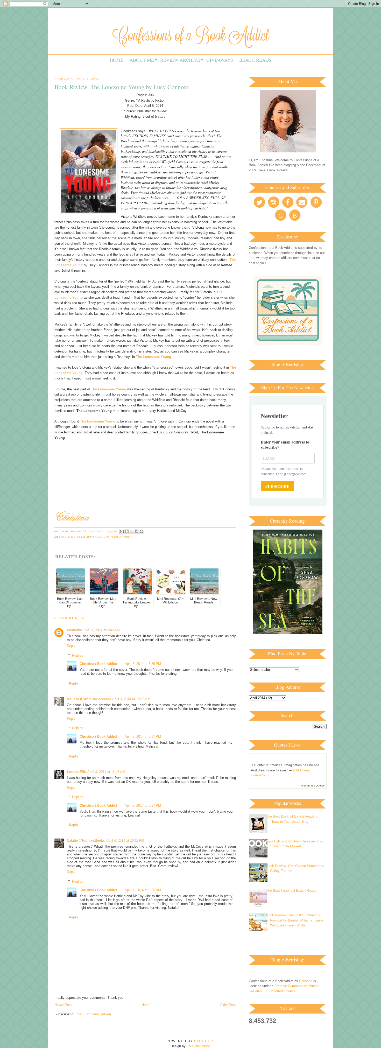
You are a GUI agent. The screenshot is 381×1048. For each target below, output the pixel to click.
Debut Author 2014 (90, 536)
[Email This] (121, 531)
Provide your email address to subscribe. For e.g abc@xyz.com (283, 471)
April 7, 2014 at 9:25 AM (143, 890)
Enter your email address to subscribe (285, 444)
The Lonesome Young (153, 357)
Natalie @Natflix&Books (86, 840)
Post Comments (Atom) (93, 1014)
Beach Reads (255, 60)
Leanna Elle (76, 772)
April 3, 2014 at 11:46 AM (106, 772)
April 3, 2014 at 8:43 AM (101, 630)
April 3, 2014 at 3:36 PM (143, 664)
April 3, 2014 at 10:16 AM (131, 699)
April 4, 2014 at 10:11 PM (125, 840)
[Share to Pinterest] (141, 531)
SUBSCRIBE (277, 486)
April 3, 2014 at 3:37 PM (143, 736)
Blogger (203, 1041)
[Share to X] (131, 531)
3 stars (70, 536)
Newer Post (63, 1005)
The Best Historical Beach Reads (291, 890)
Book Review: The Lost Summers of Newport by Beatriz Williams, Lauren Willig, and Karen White (295, 920)
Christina (305, 981)
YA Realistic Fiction (119, 536)
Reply (71, 646)
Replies (77, 655)
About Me (142, 60)
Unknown (74, 630)
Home (116, 60)
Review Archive (180, 60)
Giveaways (219, 60)
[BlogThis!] (126, 531)
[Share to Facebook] (136, 531)
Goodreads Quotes (312, 785)
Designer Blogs (199, 1046)
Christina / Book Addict (98, 664)
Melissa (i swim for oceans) (89, 699)
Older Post (228, 1005)
